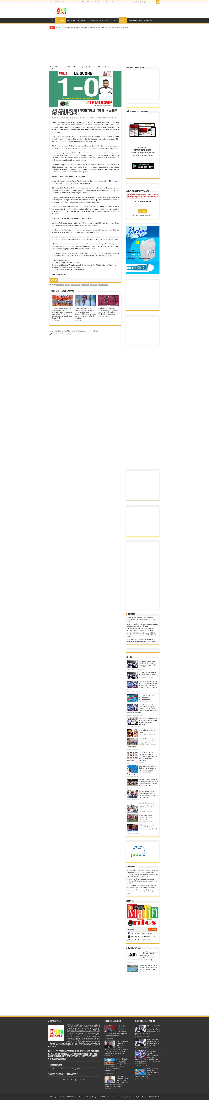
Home (53, 67)
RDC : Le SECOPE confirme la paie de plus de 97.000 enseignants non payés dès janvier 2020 (147, 1030)
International (106, 2)
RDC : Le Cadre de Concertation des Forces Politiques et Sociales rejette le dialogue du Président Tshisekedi (116, 1031)
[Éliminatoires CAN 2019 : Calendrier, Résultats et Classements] (132, 818)
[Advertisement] (132, 11)
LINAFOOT (85, 285)
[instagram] (143, 2)
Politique (72, 20)
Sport (123, 20)
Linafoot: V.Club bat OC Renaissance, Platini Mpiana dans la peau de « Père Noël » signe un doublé (108, 311)
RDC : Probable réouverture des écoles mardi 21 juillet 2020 (153, 1042)
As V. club (60, 285)
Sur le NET (131, 867)
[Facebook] (136, 2)
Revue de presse (135, 20)
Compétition (91, 117)
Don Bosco (76, 285)
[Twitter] (138, 2)
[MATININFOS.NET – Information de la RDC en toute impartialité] (61, 10)
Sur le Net (131, 614)
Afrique (114, 2)
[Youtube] (140, 2)
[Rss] (134, 2)
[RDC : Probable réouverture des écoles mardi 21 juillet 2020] (132, 675)
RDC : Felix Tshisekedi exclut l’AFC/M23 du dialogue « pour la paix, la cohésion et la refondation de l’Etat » (88, 27)
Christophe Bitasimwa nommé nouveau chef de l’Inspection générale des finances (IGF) (148, 967)
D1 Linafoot (99, 117)
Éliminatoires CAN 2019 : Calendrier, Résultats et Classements (146, 817)
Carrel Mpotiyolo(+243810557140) (148, 1097)
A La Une (61, 20)
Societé (104, 20)
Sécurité (82, 20)
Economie (93, 20)
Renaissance (103, 285)
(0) (74, 334)
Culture (114, 20)
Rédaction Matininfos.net (61, 117)
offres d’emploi (95, 2)
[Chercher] (157, 2)
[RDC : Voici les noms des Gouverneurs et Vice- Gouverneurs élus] (132, 698)
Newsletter (149, 20)
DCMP (68, 285)
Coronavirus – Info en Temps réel (78, 2)
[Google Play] (145, 2)
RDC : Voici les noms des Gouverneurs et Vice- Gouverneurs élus (146, 697)
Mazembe (94, 285)
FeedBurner (149, 215)
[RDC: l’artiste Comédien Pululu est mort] (132, 733)
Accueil (52, 20)
